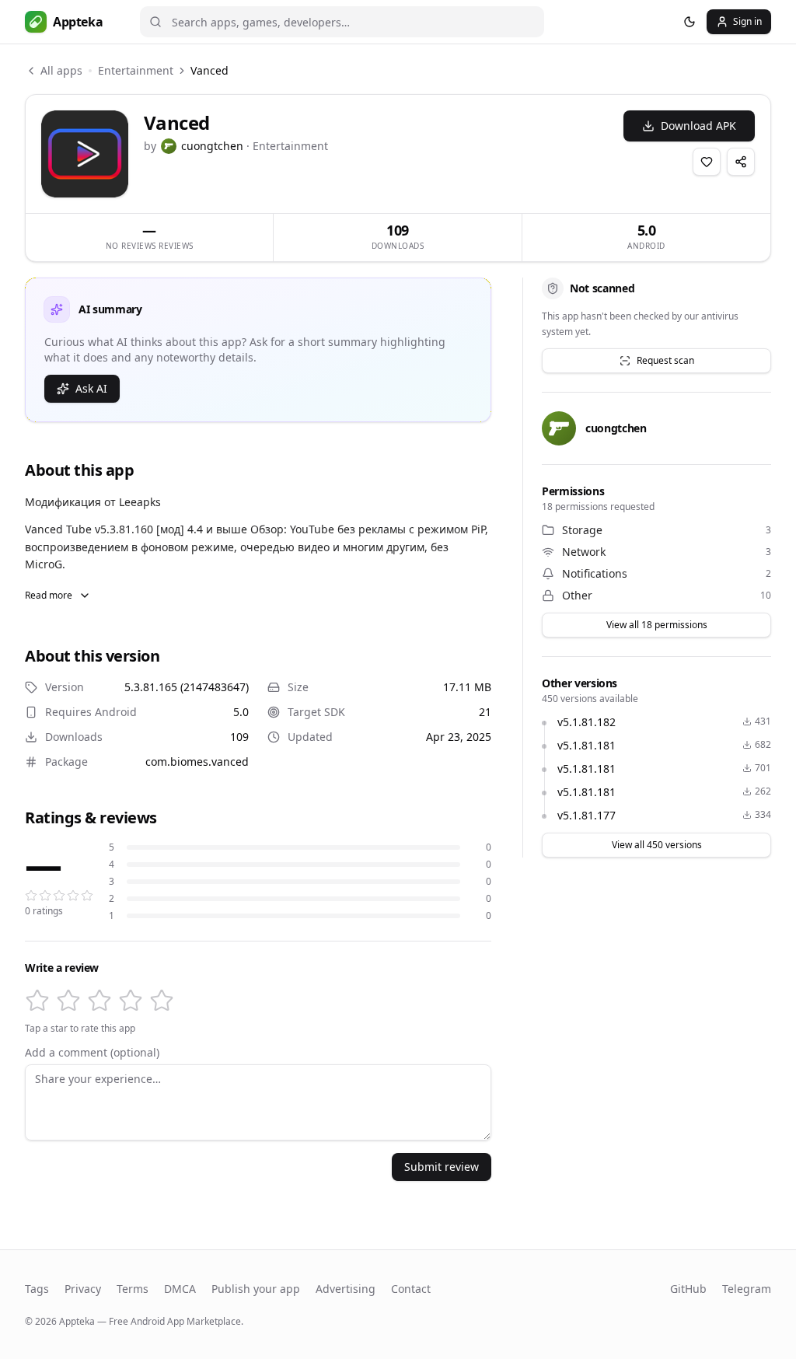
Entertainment (135, 70)
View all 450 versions (657, 844)
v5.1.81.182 (586, 721)
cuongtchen (212, 145)
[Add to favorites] (707, 162)
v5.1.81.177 (586, 815)
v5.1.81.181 (586, 745)
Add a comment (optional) (92, 1052)
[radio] (37, 1000)
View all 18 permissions (656, 624)
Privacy (83, 1288)
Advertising (345, 1288)
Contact (411, 1288)
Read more (48, 595)
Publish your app (255, 1288)
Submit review (441, 1166)
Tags (37, 1288)
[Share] (741, 162)
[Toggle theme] (689, 22)
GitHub (688, 1288)
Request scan (665, 360)
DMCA (180, 1288)
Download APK (698, 125)
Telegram (746, 1288)
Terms (132, 1288)
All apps (61, 70)
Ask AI (91, 388)
